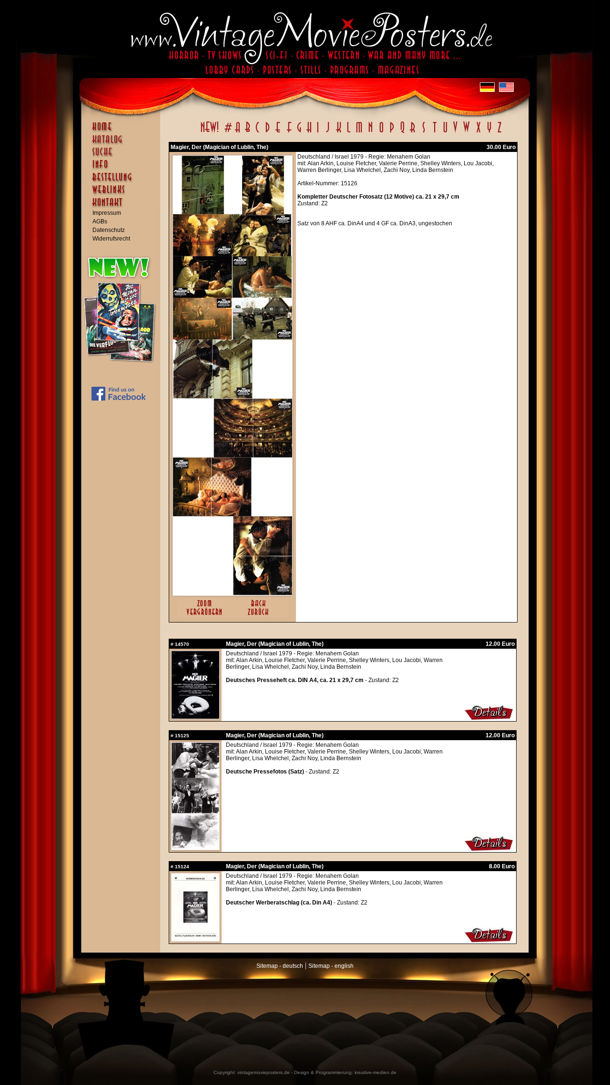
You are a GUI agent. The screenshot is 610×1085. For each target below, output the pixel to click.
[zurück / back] (260, 616)
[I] (318, 132)
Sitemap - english (331, 966)
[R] (412, 132)
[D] (268, 132)
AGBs (99, 221)
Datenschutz (108, 230)
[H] (309, 132)
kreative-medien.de (375, 1072)
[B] (247, 132)
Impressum (106, 213)
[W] (466, 132)
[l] (348, 132)
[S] (423, 132)
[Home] (123, 131)
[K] (338, 132)
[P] (391, 132)
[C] (258, 132)
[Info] (123, 168)
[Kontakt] (123, 206)
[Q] (402, 132)
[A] (237, 132)
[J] (327, 132)
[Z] (499, 132)
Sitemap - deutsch (279, 966)
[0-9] (227, 132)
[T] (434, 132)
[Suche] (123, 155)
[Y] (489, 132)
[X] (478, 132)
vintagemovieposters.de (263, 1072)
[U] (445, 132)
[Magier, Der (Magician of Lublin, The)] (232, 593)
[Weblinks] (123, 194)
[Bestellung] (123, 181)
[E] (278, 132)
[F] (289, 132)
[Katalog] (123, 143)
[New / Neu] (210, 132)
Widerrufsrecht (111, 238)
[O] (381, 132)
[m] (359, 132)
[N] (370, 132)
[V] (455, 132)
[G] (299, 132)
